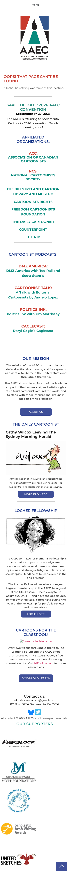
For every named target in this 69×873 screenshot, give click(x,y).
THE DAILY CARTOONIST (33, 222)
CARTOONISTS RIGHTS (33, 202)
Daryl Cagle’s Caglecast (33, 331)
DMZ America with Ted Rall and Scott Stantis (33, 273)
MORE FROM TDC (35, 494)
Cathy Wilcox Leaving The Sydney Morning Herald (31, 434)
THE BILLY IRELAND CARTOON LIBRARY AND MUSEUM (33, 191)
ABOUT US (36, 411)
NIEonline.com (44, 663)
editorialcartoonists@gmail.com (34, 700)
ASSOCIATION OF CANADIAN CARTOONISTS (33, 159)
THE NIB (33, 237)
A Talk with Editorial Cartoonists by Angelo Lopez (33, 294)
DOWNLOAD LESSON (36, 678)
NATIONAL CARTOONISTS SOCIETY (33, 177)
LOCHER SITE (36, 614)
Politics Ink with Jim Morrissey (33, 314)
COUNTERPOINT (33, 230)
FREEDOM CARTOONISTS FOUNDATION (33, 211)
